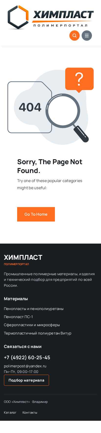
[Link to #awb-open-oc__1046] (74, 35)
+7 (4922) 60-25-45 (27, 357)
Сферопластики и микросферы (32, 324)
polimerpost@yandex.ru (25, 366)
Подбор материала (26, 380)
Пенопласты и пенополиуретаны (34, 308)
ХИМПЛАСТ (23, 260)
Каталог (10, 412)
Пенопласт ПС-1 (18, 316)
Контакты (30, 412)
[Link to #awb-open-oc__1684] (87, 35)
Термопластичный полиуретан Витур (38, 333)
